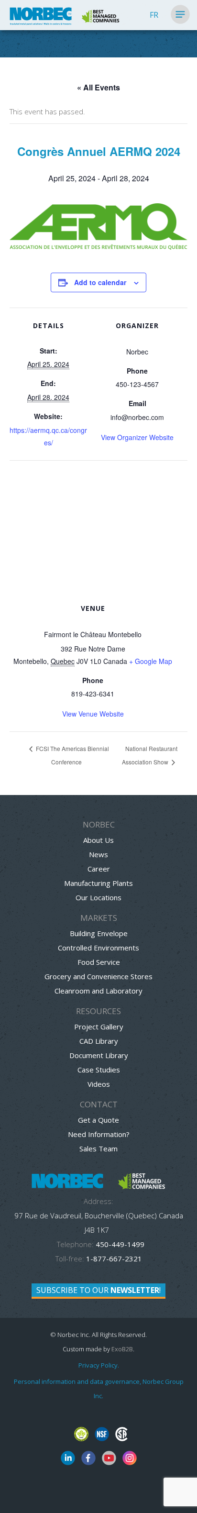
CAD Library (98, 1041)
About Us (98, 840)
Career (99, 868)
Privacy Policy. (98, 1365)
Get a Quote (98, 1120)
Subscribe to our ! (98, 1290)
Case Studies (98, 1069)
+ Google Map (150, 661)
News (98, 854)
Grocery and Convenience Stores (98, 976)
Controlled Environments (98, 947)
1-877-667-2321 (114, 1258)
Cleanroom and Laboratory (98, 990)
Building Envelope (99, 933)
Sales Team (98, 1148)
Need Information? (99, 1134)
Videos (99, 1084)
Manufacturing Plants (98, 883)
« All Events (98, 87)
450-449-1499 (119, 1244)
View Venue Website (93, 713)
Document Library (98, 1055)
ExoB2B (122, 1349)
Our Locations (98, 897)
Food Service (98, 962)
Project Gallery (98, 1026)
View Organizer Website (137, 437)
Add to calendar (100, 282)
